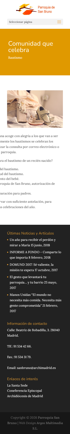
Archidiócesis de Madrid (25, 396)
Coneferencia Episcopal (24, 391)
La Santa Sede (17, 385)
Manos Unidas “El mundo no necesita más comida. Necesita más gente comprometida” (35, 300)
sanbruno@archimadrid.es (36, 368)
